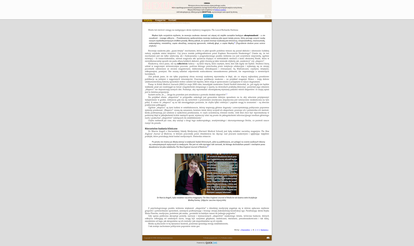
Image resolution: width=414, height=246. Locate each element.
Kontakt (172, 20)
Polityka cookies (226, 238)
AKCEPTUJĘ (208, 16)
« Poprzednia (245, 230)
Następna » (265, 230)
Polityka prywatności (210, 238)
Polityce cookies (220, 10)
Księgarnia (160, 20)
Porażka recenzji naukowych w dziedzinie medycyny (171, 23)
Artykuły (148, 20)
